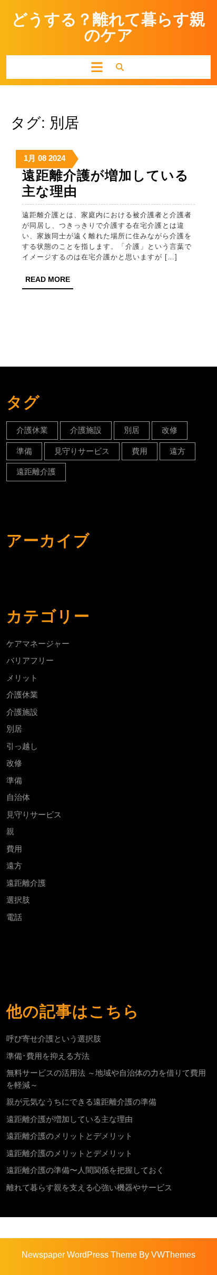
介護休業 (32, 430)
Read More (49, 282)
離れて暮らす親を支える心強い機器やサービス (89, 1187)
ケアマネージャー (38, 643)
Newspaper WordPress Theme (79, 1254)
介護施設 (86, 430)
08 (42, 158)
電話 (14, 917)
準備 (24, 451)
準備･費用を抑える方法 (48, 1055)
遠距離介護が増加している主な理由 (69, 1119)
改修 (169, 430)
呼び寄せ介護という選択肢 (53, 1038)
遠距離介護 (36, 471)
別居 (132, 430)
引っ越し (22, 746)
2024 (56, 158)
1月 (30, 158)
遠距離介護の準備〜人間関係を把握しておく (85, 1170)
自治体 (18, 797)
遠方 (177, 451)
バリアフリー (30, 660)
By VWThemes (167, 1254)
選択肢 (18, 899)
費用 (139, 451)
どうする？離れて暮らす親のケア (108, 27)
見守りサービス (82, 451)
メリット (22, 677)
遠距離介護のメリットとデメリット (69, 1135)
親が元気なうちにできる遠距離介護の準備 (81, 1101)
